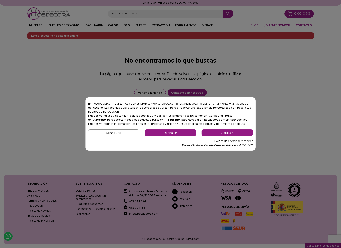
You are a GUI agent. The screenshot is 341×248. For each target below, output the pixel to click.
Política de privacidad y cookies (233, 141)
